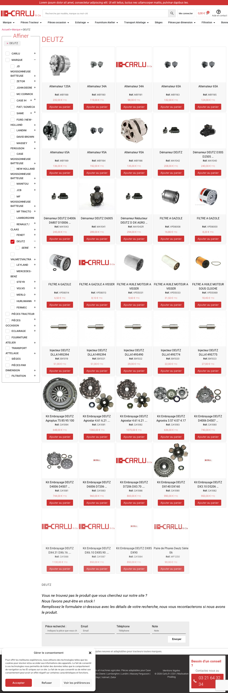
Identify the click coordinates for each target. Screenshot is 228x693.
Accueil (6, 29)
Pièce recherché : (55, 626)
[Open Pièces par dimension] (194, 22)
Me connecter (186, 13)
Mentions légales (171, 670)
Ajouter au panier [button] (59, 107)
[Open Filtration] (214, 22)
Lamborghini (113, 673)
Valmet (105, 677)
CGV (173, 673)
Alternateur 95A (97, 152)
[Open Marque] (13, 22)
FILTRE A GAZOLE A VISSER (97, 284)
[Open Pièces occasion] (68, 22)
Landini (124, 673)
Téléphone (122, 626)
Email (84, 626)
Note (155, 626)
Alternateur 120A (59, 86)
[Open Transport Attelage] (148, 22)
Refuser (47, 682)
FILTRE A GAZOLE (171, 218)
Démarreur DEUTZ (171, 152)
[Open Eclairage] (88, 22)
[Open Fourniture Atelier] (117, 22)
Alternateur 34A (97, 86)
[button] (90, 653)
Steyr (97, 677)
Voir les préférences (77, 682)
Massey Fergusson (139, 673)
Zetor (113, 677)
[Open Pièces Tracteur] (41, 22)
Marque (16, 29)
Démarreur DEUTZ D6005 (97, 218)
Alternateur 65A (171, 86)
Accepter (18, 682)
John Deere (99, 673)
